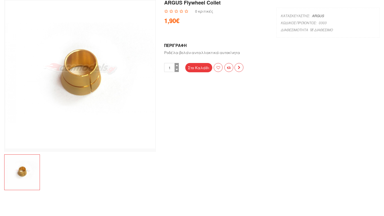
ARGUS (318, 15)
